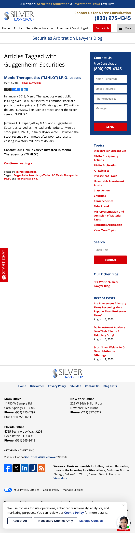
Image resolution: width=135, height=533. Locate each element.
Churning (100, 196)
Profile (18, 28)
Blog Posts (110, 386)
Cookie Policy (51, 490)
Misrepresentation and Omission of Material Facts (109, 215)
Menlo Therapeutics (67, 175)
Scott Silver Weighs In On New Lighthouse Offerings (110, 351)
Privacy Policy (57, 386)
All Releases (101, 170)
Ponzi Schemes (103, 201)
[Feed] (41, 468)
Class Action (102, 190)
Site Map (75, 386)
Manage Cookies (73, 490)
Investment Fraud (105, 176)
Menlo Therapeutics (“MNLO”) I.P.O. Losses (42, 77)
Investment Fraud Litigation (74, 28)
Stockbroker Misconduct (110, 151)
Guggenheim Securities (27, 175)
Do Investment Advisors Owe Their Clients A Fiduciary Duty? (109, 331)
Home (6, 28)
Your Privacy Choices (26, 490)
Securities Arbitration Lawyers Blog (19, 16)
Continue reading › (18, 163)
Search (110, 260)
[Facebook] (8, 468)
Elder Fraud (101, 206)
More (128, 28)
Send (110, 127)
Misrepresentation (26, 171)
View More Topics (105, 230)
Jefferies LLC (48, 175)
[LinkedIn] (24, 468)
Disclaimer (37, 386)
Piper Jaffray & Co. (27, 178)
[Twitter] (16, 468)
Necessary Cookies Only (55, 520)
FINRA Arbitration (105, 165)
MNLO (7, 178)
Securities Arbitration (39, 28)
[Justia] (33, 468)
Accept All (20, 520)
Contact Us (102, 28)
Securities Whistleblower (40, 457)
